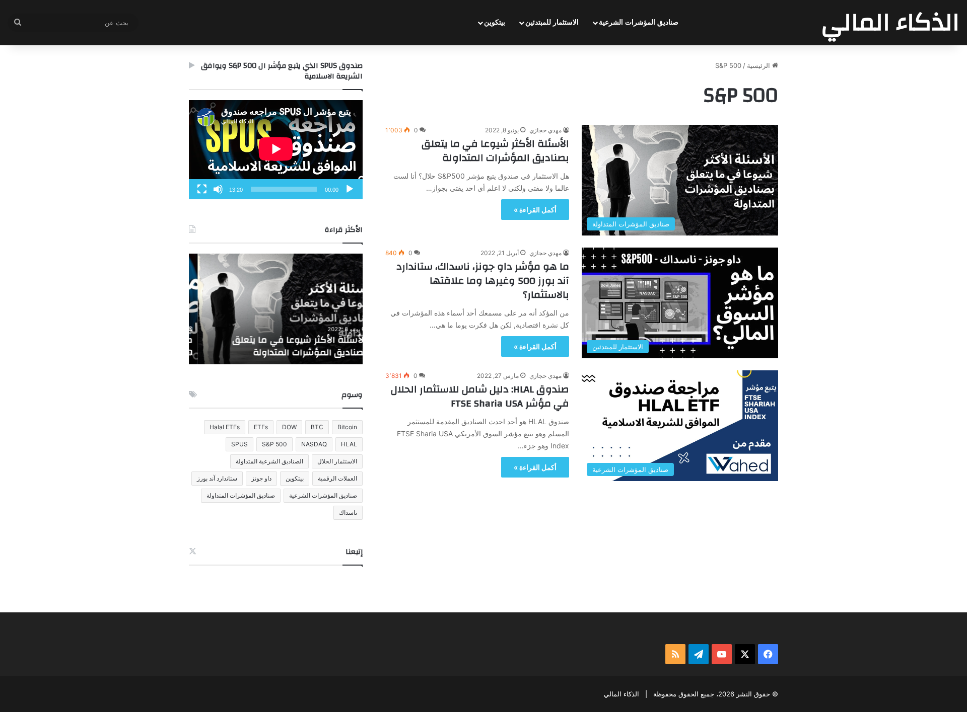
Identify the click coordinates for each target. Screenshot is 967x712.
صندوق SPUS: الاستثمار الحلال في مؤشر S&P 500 (277, 346)
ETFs (261, 427)
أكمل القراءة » (535, 209)
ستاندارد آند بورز (217, 478)
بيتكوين (494, 22)
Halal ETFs (225, 427)
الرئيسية (759, 65)
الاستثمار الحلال (337, 461)
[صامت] (218, 189)
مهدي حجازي (545, 130)
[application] (276, 149)
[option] (276, 309)
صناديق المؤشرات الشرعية (638, 22)
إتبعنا (354, 552)
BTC (317, 427)
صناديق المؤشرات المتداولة (240, 495)
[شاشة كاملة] (202, 189)
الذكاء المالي (621, 694)
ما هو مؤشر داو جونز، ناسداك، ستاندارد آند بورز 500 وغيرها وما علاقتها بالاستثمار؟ (482, 280)
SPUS (239, 444)
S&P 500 (274, 444)
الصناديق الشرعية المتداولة (269, 461)
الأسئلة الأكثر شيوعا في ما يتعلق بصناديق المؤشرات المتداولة (495, 150)
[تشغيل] (349, 189)
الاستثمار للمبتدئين (552, 22)
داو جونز (261, 478)
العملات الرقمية (337, 478)
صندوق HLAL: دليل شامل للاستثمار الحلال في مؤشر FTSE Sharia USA (480, 396)
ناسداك (348, 512)
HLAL (349, 444)
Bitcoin (347, 427)
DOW (289, 427)
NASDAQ (314, 444)
